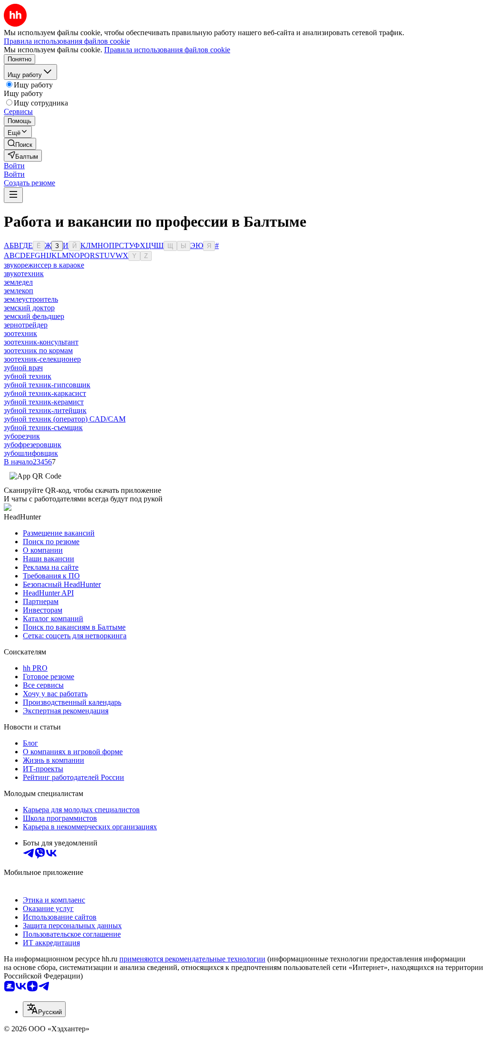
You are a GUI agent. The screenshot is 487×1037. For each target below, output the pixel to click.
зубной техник (27, 376)
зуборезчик (22, 436)
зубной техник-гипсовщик (47, 385)
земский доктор (29, 308)
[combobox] (44, 1009)
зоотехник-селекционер (42, 359)
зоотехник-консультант (41, 342)
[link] (20, 144)
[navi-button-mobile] (13, 195)
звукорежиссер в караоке (44, 265)
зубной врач (23, 368)
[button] (14, 166)
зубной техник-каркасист (45, 393)
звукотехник (24, 273)
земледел (18, 282)
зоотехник (20, 333)
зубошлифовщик (31, 453)
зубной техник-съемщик (43, 427)
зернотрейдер (26, 325)
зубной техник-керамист (44, 402)
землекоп (18, 291)
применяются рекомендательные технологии (192, 959)
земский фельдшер (34, 316)
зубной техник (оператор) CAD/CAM (65, 419)
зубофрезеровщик (32, 445)
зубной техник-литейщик (45, 410)
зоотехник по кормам (38, 350)
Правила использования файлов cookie (167, 50)
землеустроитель (31, 299)
